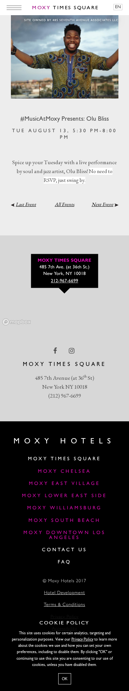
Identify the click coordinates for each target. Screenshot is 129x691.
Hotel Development (64, 593)
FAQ (64, 562)
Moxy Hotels (64, 441)
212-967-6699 (64, 281)
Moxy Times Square (64, 459)
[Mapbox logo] (16, 322)
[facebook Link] (56, 350)
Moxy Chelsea (64, 471)
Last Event (26, 204)
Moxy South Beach (64, 520)
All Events (64, 204)
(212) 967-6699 (64, 395)
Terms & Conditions (64, 605)
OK (64, 678)
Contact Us (64, 550)
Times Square (65, 8)
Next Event (102, 204)
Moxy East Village (64, 483)
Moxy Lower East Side (64, 496)
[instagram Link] (72, 350)
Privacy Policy (82, 640)
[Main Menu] (14, 7)
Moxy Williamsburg (64, 508)
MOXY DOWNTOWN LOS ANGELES (64, 535)
